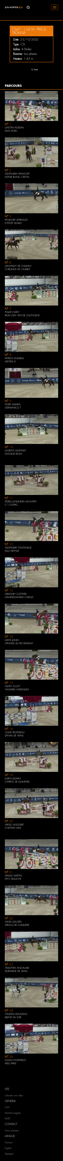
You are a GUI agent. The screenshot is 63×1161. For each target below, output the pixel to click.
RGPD (7, 1118)
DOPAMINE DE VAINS (16, 971)
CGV (7, 1107)
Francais (8, 1142)
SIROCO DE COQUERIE (17, 925)
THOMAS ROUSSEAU (16, 1014)
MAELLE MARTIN (13, 875)
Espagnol (9, 1153)
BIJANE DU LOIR (13, 1017)
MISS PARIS (10, 1063)
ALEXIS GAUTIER (13, 921)
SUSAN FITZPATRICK (15, 1060)
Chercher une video (14, 1095)
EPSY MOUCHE (13, 878)
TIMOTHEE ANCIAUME (17, 968)
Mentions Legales (13, 1112)
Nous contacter (12, 1130)
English (8, 1148)
